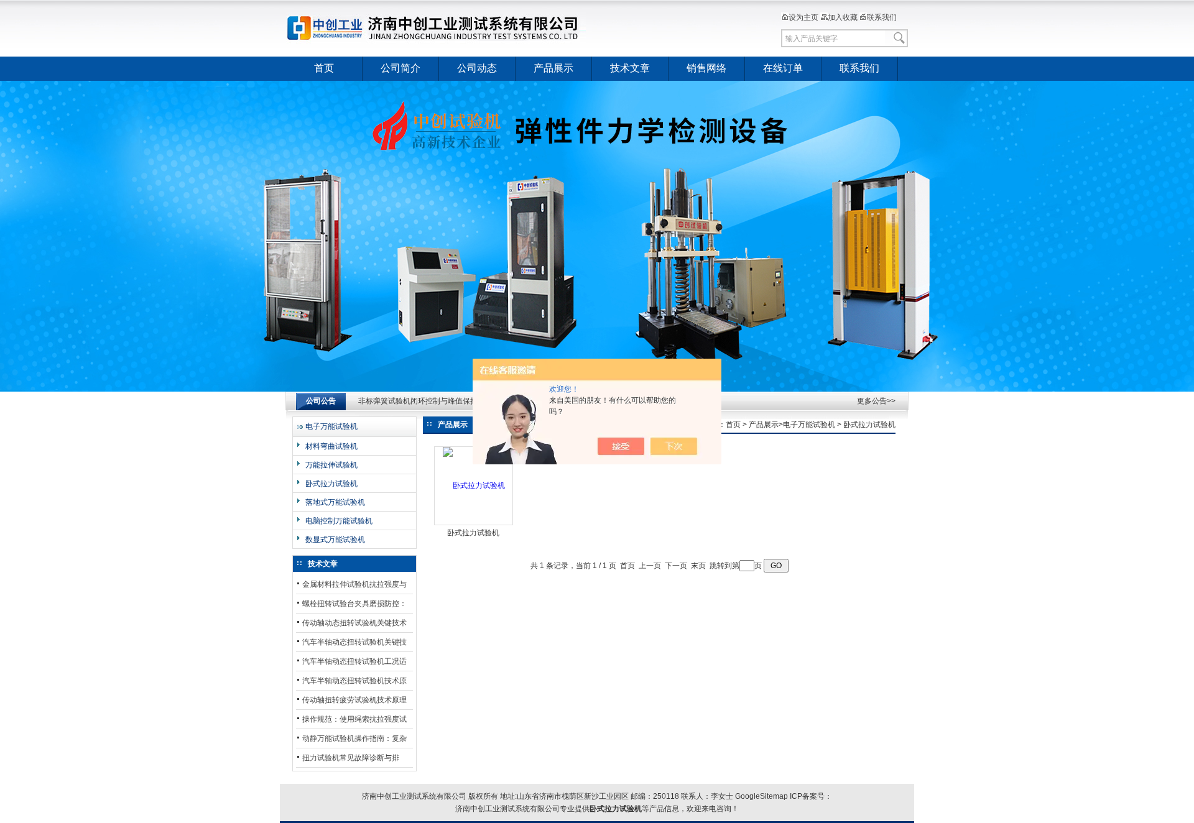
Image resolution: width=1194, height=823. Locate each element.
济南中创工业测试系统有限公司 (438, 28)
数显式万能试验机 (335, 539)
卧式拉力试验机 (331, 483)
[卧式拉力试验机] (474, 485)
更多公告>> (876, 401)
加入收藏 (843, 17)
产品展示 (553, 68)
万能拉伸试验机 (331, 465)
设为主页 (803, 17)
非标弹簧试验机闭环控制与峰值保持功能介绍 (432, 401)
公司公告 (321, 401)
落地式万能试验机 (335, 502)
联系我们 (882, 17)
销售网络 (706, 68)
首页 (324, 68)
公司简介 (400, 68)
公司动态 (477, 68)
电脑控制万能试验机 (339, 521)
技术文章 (630, 68)
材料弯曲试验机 (331, 446)
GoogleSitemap (761, 796)
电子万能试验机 (331, 426)
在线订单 (783, 68)
